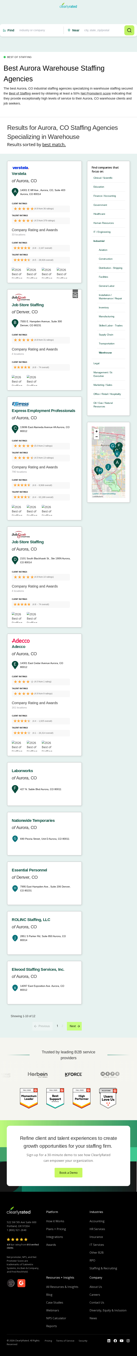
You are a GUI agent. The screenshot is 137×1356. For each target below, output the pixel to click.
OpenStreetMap (109, 493)
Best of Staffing (20, 93)
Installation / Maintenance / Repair (110, 297)
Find (10, 30)
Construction (106, 258)
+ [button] (96, 431)
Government (100, 204)
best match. (54, 144)
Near (75, 30)
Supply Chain (106, 334)
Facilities (103, 276)
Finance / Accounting (104, 195)
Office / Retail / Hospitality (107, 394)
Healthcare (99, 213)
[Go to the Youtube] (115, 1341)
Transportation (107, 343)
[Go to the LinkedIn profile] (109, 1341)
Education (98, 186)
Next (73, 1026)
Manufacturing (106, 316)
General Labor (107, 285)
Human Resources (103, 223)
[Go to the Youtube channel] (122, 1341)
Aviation (103, 249)
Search (129, 30)
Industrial (99, 241)
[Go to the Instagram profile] (128, 1341)
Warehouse (105, 352)
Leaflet (95, 493)
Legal (96, 363)
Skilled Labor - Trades (111, 325)
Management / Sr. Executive (103, 374)
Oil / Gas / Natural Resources (103, 404)
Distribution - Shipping (111, 267)
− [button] (96, 436)
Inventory (104, 307)
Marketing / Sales (102, 384)
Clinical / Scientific (103, 177)
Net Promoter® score (96, 93)
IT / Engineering (102, 231)
